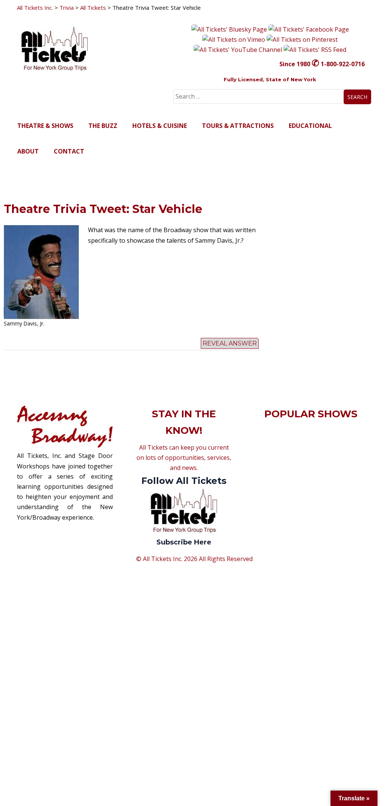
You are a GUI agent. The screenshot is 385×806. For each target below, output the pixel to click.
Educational (310, 126)
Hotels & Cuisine (159, 126)
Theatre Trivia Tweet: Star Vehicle (103, 209)
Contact (69, 151)
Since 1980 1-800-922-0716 (322, 64)
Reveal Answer (230, 343)
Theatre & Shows (45, 126)
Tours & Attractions (238, 126)
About (28, 151)
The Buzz (102, 126)
